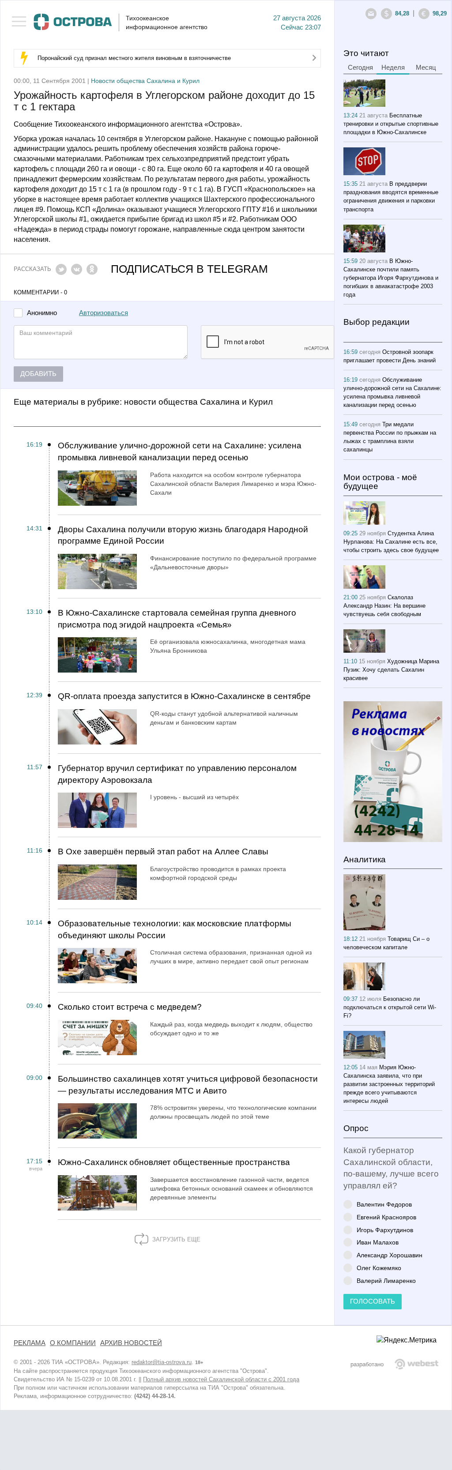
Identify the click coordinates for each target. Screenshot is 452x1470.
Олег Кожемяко (379, 1267)
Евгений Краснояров (386, 1217)
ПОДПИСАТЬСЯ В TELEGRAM (189, 268)
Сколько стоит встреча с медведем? (130, 1006)
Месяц (426, 67)
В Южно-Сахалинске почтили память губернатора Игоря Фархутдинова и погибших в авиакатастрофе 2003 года (390, 278)
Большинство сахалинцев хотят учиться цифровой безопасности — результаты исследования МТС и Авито (188, 1084)
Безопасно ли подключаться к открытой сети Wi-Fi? (389, 1007)
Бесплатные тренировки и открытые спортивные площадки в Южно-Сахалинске (390, 123)
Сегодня (360, 67)
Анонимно (42, 313)
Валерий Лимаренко (386, 1280)
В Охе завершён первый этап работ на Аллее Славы (163, 851)
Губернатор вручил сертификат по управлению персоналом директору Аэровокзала (177, 774)
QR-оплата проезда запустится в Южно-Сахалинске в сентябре (184, 696)
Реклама (29, 1342)
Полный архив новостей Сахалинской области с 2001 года (221, 1379)
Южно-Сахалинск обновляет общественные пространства (174, 1162)
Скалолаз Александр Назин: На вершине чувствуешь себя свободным (384, 605)
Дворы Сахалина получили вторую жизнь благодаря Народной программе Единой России (183, 535)
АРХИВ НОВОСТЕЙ (131, 1342)
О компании (73, 1342)
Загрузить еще (175, 1239)
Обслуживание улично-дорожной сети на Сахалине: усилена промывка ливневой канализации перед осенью (179, 451)
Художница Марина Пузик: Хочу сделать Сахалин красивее (391, 669)
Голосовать (372, 1301)
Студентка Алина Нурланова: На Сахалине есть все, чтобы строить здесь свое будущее (391, 541)
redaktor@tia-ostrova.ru (162, 1362)
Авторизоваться (103, 312)
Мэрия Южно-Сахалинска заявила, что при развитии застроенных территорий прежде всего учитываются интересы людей (389, 1084)
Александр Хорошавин (389, 1255)
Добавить (38, 373)
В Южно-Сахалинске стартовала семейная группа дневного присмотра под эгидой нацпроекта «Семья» (177, 618)
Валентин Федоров (384, 1204)
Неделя (393, 67)
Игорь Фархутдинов (385, 1229)
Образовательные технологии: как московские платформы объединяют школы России (174, 929)
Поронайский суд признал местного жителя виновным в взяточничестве (134, 58)
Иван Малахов (378, 1242)
